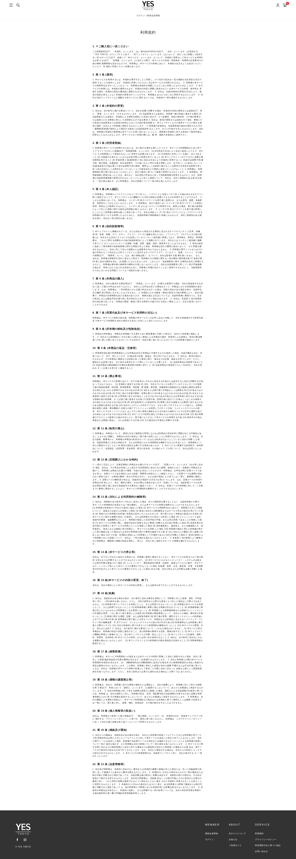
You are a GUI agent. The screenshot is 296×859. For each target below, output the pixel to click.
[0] (285, 5)
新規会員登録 (153, 15)
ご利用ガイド (235, 845)
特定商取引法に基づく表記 (268, 845)
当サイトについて (237, 833)
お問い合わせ (261, 851)
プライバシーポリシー (265, 839)
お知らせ (233, 839)
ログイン (141, 15)
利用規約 (259, 833)
